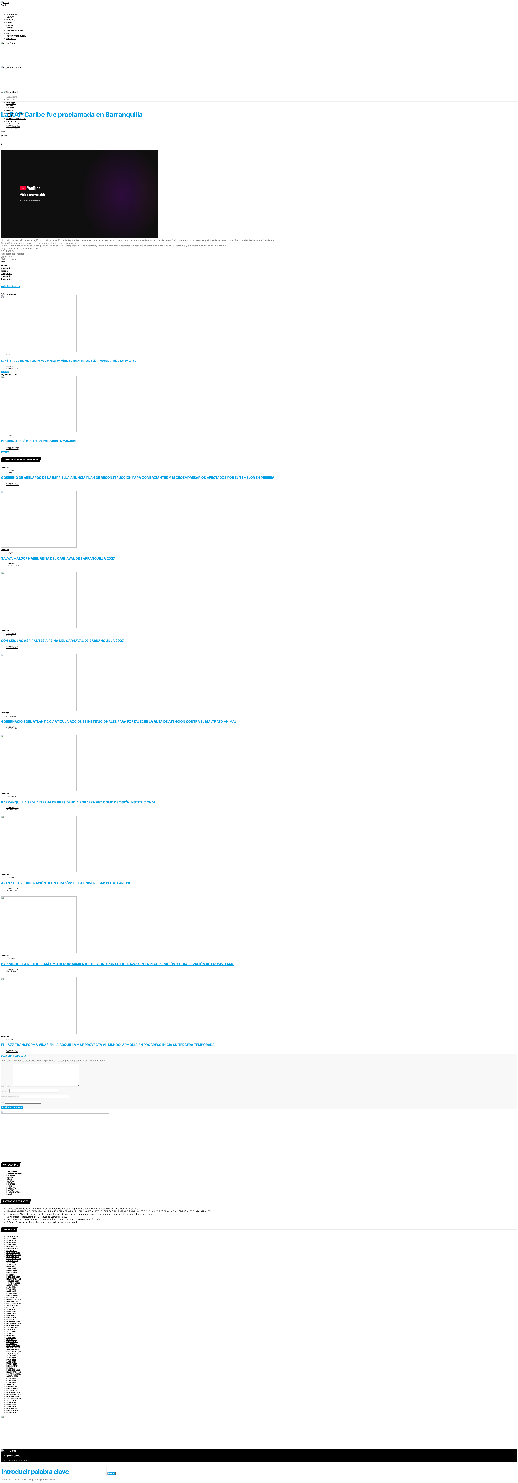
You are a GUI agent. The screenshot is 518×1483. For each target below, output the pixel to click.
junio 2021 (11, 1358)
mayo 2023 (11, 1311)
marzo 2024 (11, 1293)
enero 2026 (11, 1251)
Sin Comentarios (13, 127)
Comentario (6, 1086)
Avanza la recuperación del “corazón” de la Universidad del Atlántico (66, 883)
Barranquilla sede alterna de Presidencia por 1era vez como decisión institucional (78, 802)
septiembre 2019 (13, 1398)
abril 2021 (11, 1362)
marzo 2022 (11, 1340)
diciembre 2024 (13, 1277)
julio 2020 (11, 1378)
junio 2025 (11, 1265)
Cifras (9, 22)
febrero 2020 (12, 1388)
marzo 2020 (11, 1386)
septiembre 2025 (13, 1259)
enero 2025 (11, 1275)
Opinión (9, 28)
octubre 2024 (12, 1281)
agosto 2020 (12, 1376)
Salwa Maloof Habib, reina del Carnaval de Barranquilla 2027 (58, 558)
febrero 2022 (12, 1342)
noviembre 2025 (13, 1255)
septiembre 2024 (13, 1283)
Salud (9, 33)
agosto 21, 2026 (12, 485)
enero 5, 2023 (11, 366)
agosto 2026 (12, 1236)
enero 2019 (11, 1413)
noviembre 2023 (13, 1299)
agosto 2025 (12, 1261)
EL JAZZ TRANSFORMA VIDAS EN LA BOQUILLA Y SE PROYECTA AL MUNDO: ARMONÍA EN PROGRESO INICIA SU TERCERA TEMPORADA (108, 1045)
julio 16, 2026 (11, 890)
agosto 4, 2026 (12, 728)
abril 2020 (11, 1384)
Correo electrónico (10, 1097)
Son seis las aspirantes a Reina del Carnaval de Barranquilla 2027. (62, 641)
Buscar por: (6, 1466)
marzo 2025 (11, 1271)
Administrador (12, 125)
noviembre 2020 (13, 1372)
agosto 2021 (12, 1354)
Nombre (5, 1091)
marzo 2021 (11, 1364)
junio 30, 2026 (12, 1052)
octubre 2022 (12, 1325)
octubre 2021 (12, 1350)
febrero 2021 (12, 1366)
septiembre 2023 (13, 1303)
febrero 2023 (12, 1317)
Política (10, 25)
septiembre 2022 (13, 1328)
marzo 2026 (11, 1247)
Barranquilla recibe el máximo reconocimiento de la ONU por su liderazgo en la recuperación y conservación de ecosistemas (117, 964)
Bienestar (10, 1176)
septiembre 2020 (13, 1374)
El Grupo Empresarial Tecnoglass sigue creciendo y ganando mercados (42, 1222)
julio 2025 (11, 1263)
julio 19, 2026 (11, 809)
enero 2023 (11, 1319)
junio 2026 (11, 1240)
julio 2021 (11, 1356)
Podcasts (11, 39)
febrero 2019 (12, 1410)
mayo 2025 (11, 1267)
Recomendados (13, 1192)
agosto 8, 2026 (12, 648)
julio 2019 (11, 1400)
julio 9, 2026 (11, 971)
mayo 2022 (11, 1336)
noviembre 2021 (13, 1348)
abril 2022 (11, 1338)
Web (2, 1102)
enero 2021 (11, 1368)
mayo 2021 (11, 1360)
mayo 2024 (11, 1289)
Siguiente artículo (9, 374)
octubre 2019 (12, 1396)
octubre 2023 (12, 1301)
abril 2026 (11, 1245)
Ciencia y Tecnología (16, 36)
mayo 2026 (11, 1243)
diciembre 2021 (13, 1346)
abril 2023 (11, 1313)
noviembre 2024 (13, 1279)
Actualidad (11, 14)
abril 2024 (11, 1291)
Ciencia (9, 1178)
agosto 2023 (12, 1305)
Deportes (10, 20)
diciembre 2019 (13, 1392)
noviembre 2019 (13, 1394)
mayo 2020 (11, 1382)
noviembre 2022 (13, 1323)
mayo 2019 (11, 1404)
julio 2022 (11, 1332)
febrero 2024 (12, 1295)
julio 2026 (11, 1238)
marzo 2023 (11, 1315)
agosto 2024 (12, 1285)
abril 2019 (11, 1406)
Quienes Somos (13, 1456)
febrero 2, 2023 (12, 123)
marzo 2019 (11, 1408)
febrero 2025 (12, 1273)
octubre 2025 (12, 1257)
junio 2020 (11, 1380)
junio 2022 (11, 1334)
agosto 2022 (12, 1330)
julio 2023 (11, 1307)
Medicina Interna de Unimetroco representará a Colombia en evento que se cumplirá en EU (53, 1219)
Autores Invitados (15, 31)
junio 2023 (11, 1309)
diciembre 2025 (13, 1253)
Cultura (10, 17)
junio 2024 (11, 1287)
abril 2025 (11, 1269)
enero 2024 (11, 1297)
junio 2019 (11, 1402)
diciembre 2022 (13, 1321)
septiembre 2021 (13, 1352)
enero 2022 (11, 1344)
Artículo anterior (8, 294)
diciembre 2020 (13, 1370)
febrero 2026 (12, 1249)
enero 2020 (11, 1390)
